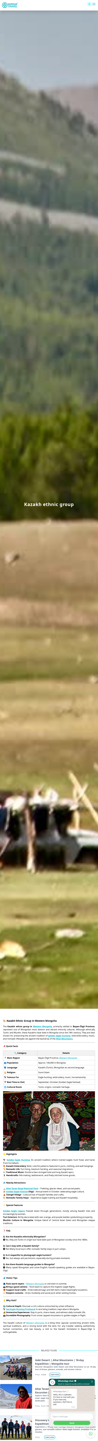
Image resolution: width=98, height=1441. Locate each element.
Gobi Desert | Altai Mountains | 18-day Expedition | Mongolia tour (59, 1361)
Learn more (54, 1375)
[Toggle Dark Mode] (89, 4)
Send (72, 1423)
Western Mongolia (68, 1057)
